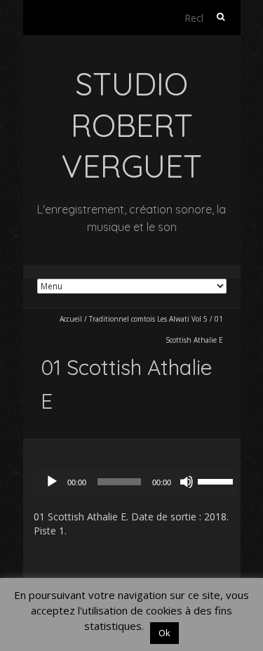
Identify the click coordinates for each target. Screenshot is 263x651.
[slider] (217, 480)
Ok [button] (164, 632)
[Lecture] (52, 482)
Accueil (71, 319)
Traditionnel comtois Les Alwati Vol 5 (148, 319)
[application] (139, 482)
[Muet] (187, 482)
